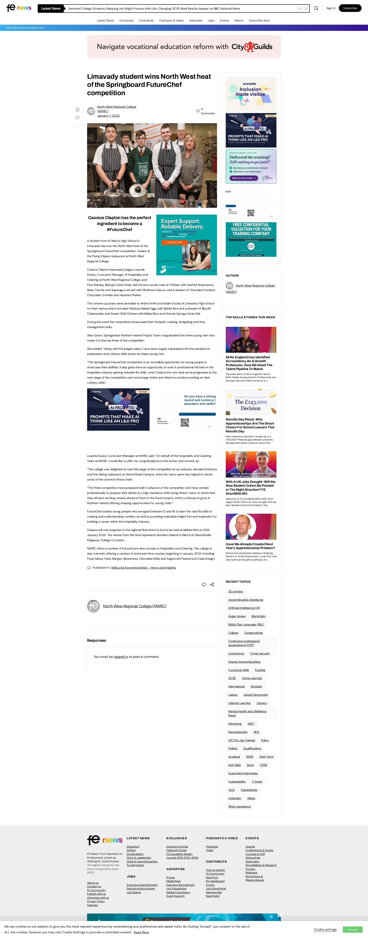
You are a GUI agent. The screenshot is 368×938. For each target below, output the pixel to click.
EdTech (131, 850)
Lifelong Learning (239, 703)
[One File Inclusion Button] (251, 94)
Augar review (237, 616)
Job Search (134, 892)
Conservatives (253, 633)
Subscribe (350, 8)
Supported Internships (243, 773)
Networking (253, 857)
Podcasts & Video (171, 20)
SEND (249, 757)
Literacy (262, 703)
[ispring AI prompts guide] (118, 428)
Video (209, 850)
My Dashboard (215, 881)
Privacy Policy (96, 901)
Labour (233, 695)
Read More (141, 932)
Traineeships (249, 790)
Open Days (252, 861)
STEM (263, 765)
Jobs (211, 20)
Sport (250, 765)
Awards (250, 846)
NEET (251, 724)
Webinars (251, 872)
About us (93, 883)
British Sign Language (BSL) (246, 624)
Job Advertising (176, 888)
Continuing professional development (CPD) (243, 643)
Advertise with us (98, 897)
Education (133, 846)
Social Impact (135, 865)
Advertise (195, 20)
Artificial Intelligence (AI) (244, 608)
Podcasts (212, 846)
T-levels (257, 781)
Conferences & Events (259, 850)
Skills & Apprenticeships (142, 861)
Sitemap (92, 905)
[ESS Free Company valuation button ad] (251, 239)
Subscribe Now (259, 20)
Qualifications (252, 748)
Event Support (175, 896)
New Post (212, 877)
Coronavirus (236, 653)
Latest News (105, 20)
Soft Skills (234, 765)
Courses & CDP (255, 854)
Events (224, 20)
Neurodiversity (238, 732)
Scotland (234, 757)
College (233, 633)
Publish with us (96, 894)
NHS (256, 732)
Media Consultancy (178, 892)
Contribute (146, 20)
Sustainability (237, 781)
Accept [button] (352, 929)
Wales (251, 798)
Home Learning (252, 678)
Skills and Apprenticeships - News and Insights (143, 567)
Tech (231, 790)
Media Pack (173, 881)
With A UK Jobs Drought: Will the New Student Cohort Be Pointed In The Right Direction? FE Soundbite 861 (141, 8)
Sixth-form (266, 757)
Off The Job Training (241, 740)
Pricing (170, 877)
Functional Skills (238, 670)
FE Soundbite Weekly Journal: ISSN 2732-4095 (182, 856)
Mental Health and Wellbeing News (247, 713)
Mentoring (235, 724)
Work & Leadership (139, 857)
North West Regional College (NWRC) (134, 606)
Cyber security (260, 653)
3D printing (235, 591)
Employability (135, 854)
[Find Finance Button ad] (251, 166)
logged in (121, 656)
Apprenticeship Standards (245, 600)
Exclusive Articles (177, 846)
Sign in (330, 8)
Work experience (239, 806)
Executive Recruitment (141, 888)
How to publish (215, 870)
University (234, 798)
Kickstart (256, 686)
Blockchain (259, 616)
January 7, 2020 (108, 116)
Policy (265, 740)
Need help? (213, 896)
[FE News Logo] (18, 8)
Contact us (94, 886)
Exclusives (126, 20)
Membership (214, 892)
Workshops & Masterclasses (255, 878)
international (236, 686)
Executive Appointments (142, 885)
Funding (260, 670)
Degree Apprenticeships (244, 662)
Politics (232, 748)
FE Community (96, 890)
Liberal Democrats (256, 695)
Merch (239, 20)
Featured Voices (176, 850)
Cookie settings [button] (325, 929)
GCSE (232, 678)
